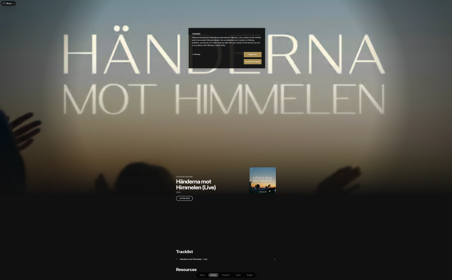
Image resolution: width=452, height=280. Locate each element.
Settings (197, 54)
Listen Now (184, 198)
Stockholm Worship (184, 176)
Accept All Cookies (252, 62)
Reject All (253, 54)
